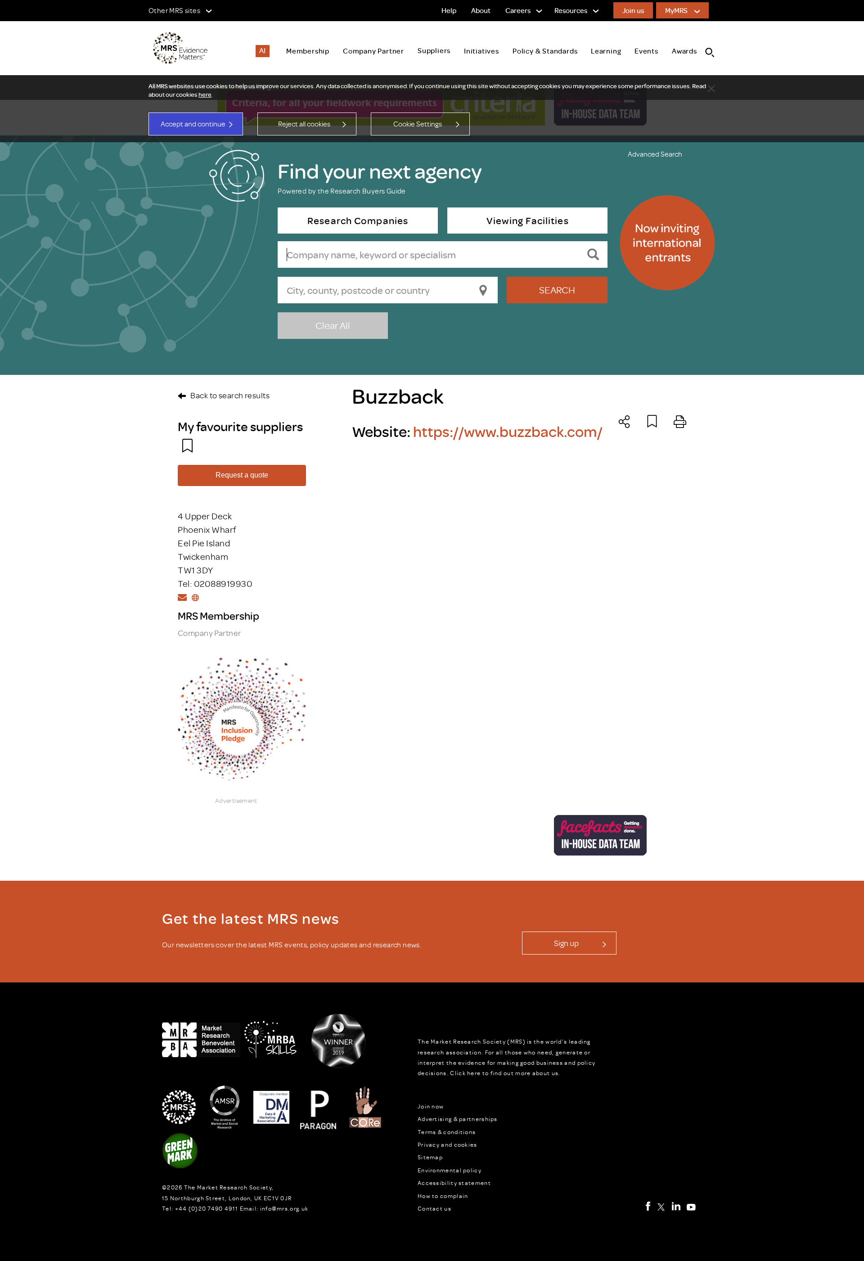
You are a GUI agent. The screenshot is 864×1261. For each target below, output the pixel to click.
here (205, 94)
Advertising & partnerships (458, 1118)
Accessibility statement (454, 1182)
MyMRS (676, 10)
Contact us (434, 1208)
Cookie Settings (417, 123)
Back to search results (230, 395)
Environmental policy (450, 1170)
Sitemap (430, 1157)
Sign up (566, 943)
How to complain (443, 1195)
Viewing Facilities (527, 220)
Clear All (332, 325)
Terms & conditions (447, 1131)
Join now (431, 1106)
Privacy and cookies (447, 1144)
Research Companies (358, 220)
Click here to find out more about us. (505, 1072)
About (480, 10)
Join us (633, 10)
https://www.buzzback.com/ (508, 431)
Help (448, 10)
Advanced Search (655, 153)
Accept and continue (193, 123)
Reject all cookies (304, 123)
